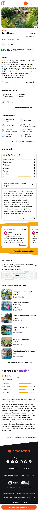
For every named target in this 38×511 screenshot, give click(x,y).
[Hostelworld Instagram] (16, 461)
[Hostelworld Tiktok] (30, 461)
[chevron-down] (18, 377)
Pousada (22, 475)
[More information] (33, 185)
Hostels (10, 475)
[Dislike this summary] (34, 218)
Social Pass (30, 475)
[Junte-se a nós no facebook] (7, 461)
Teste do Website (19, 497)
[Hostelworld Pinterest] (25, 461)
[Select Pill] (26, 3)
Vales (11, 497)
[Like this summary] (30, 218)
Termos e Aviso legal (28, 493)
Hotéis (16, 475)
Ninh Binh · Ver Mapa (11, 39)
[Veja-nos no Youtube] (21, 461)
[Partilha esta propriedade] (35, 27)
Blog (5, 475)
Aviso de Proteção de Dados (12, 493)
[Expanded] (4, 437)
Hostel (4, 30)
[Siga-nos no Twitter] (12, 461)
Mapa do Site (31, 497)
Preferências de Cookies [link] (19, 502)
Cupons (5, 497)
